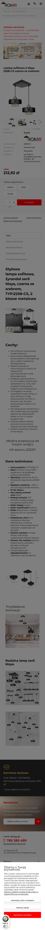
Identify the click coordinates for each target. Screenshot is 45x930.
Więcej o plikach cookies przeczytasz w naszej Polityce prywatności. (21, 893)
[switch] (5, 926)
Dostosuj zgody (22, 908)
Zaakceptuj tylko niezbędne (22, 900)
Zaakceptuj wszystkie (22, 915)
